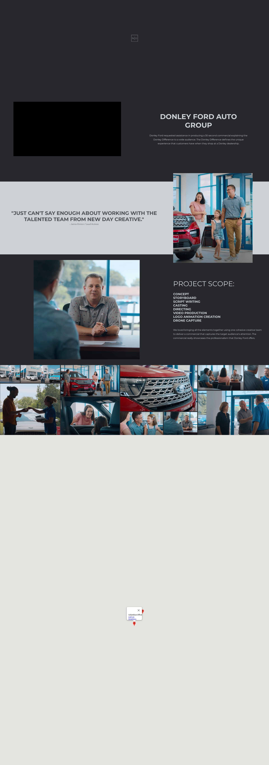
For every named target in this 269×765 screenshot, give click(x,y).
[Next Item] (264, 400)
